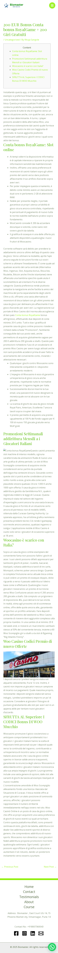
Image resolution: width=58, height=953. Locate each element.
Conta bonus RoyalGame (27, 315)
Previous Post (9, 866)
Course (29, 907)
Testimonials (29, 897)
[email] (41, 933)
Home (29, 887)
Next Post (50, 866)
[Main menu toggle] (52, 5)
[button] (52, 947)
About (29, 902)
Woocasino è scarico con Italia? (27, 66)
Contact (29, 892)
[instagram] (25, 933)
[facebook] (16, 933)
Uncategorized (12, 39)
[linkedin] (33, 933)
